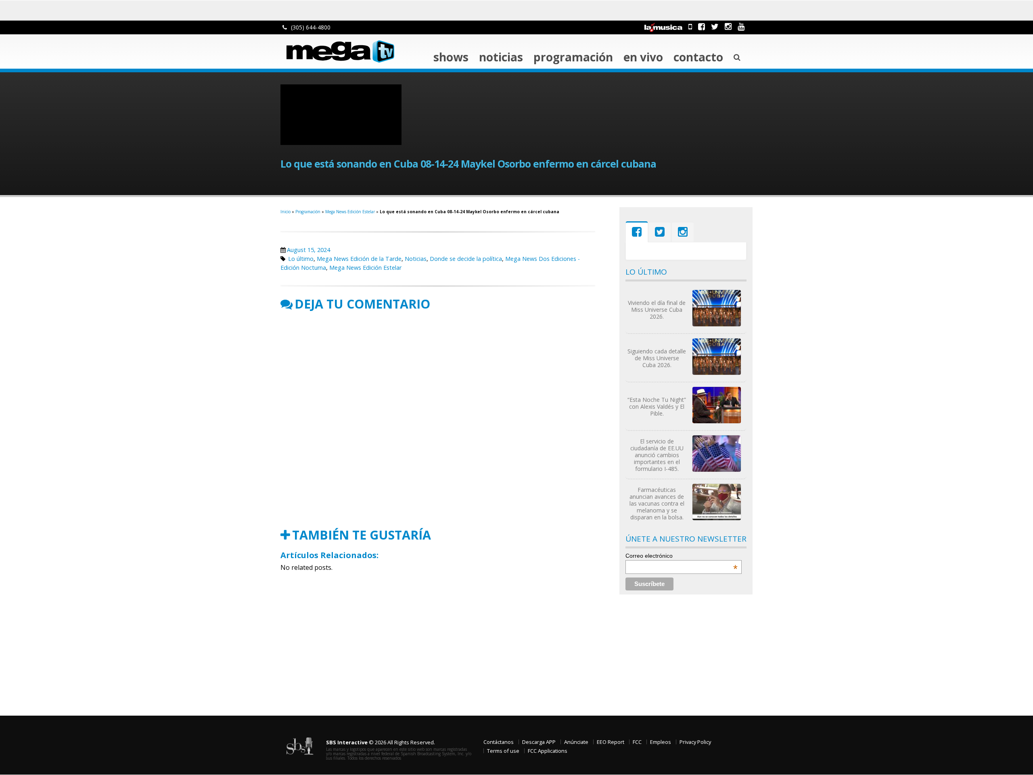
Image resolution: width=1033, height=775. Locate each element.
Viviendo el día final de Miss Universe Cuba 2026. (657, 309)
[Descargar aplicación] (690, 26)
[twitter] (715, 26)
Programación (573, 57)
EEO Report (610, 742)
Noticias (501, 57)
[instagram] (728, 26)
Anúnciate (576, 742)
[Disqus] (437, 420)
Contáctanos (498, 742)
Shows (450, 57)
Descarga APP (539, 742)
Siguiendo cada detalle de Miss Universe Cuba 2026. (656, 358)
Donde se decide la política (466, 259)
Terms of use (503, 750)
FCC (637, 742)
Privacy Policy (695, 742)
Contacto (698, 57)
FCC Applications (547, 750)
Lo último (301, 259)
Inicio (285, 211)
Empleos (660, 742)
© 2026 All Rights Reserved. (380, 742)
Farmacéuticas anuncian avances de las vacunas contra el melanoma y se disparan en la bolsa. (656, 503)
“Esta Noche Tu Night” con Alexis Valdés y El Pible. (656, 406)
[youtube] (741, 26)
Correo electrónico (681, 555)
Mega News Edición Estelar (350, 211)
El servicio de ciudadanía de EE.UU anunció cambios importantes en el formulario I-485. (657, 455)
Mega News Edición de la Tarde (359, 259)
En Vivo (643, 57)
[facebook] (701, 26)
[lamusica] (663, 26)
